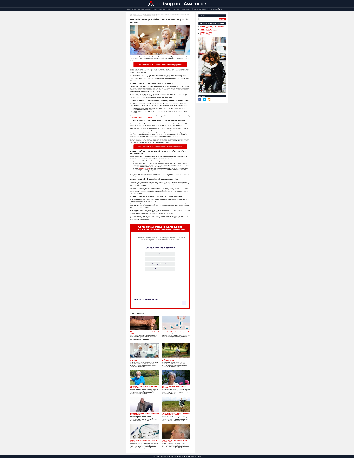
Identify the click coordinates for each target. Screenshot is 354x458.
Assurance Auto (131, 9)
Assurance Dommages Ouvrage (208, 30)
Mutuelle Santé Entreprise (206, 33)
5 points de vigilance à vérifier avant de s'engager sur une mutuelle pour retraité (176, 414)
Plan (196, 456)
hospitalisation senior (144, 168)
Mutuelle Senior (186, 9)
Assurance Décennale (205, 29)
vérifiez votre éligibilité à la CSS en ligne (141, 117)
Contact (199, 456)
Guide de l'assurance (141, 14)
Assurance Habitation (144, 9)
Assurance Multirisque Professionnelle (210, 28)
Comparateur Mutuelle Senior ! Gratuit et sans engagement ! (160, 65)
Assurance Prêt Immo (173, 9)
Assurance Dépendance (200, 9)
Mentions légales (190, 456)
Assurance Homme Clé (206, 32)
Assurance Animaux (159, 9)
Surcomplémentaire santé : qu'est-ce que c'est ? (175, 332)
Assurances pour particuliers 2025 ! (155, 14)
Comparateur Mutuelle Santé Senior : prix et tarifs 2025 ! (176, 14)
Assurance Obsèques (216, 9)
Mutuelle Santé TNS (205, 35)
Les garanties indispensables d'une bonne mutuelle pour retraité (174, 359)
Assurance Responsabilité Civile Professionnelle (212, 26)
